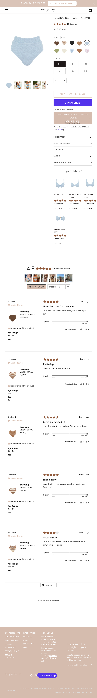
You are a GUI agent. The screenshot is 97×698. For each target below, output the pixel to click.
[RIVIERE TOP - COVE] (60, 218)
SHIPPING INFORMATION (10, 646)
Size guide (58, 150)
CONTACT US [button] (47, 633)
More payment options (63, 109)
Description (59, 137)
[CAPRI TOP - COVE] (89, 183)
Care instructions (63, 162)
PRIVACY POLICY (12, 651)
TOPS (67, 689)
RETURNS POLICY (12, 637)
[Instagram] (36, 675)
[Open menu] (9, 10)
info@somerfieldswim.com (49, 643)
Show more (47, 585)
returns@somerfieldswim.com (49, 658)
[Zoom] (26, 48)
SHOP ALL (60, 689)
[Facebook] (31, 675)
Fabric (57, 156)
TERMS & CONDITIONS (10, 656)
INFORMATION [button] (29, 633)
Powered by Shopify (82, 692)
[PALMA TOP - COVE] (60, 183)
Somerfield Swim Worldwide (35, 689)
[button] (65, 24)
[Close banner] (94, 3)
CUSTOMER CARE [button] (12, 633)
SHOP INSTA (86, 689)
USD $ (10, 691)
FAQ (25, 647)
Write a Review (36, 287)
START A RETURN (12, 641)
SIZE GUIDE (27, 637)
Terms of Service (63, 692)
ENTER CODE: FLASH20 (62, 3)
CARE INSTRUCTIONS (29, 642)
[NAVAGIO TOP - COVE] (74, 183)
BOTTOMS (75, 689)
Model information (63, 143)
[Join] (90, 665)
